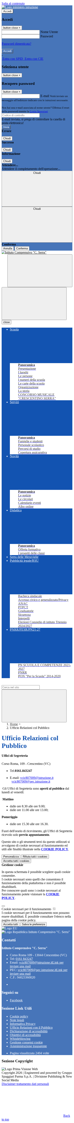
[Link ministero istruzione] (20, 7)
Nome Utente (49, 32)
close (6, 322)
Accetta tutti (16, 860)
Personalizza (11, 856)
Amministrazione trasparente (28, 1046)
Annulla (7, 248)
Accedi (7, 11)
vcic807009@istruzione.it (36, 777)
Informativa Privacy (23, 1024)
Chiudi (7, 138)
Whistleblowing (20, 1038)
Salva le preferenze (33, 924)
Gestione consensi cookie (26, 1042)
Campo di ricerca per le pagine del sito (26, 683)
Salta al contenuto (13, 3)
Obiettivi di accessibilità (25, 1035)
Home (14, 724)
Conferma (22, 248)
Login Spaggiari (39, 111)
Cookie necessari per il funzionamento (27, 909)
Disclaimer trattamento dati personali (25, 1084)
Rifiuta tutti (35, 856)
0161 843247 (24, 959)
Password (46, 36)
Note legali (17, 1020)
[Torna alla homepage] (37, 252)
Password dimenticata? (16, 43)
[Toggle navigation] (34, 303)
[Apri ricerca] (39, 270)
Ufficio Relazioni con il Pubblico (31, 1027)
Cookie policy (19, 1016)
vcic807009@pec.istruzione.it (31, 781)
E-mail (44, 96)
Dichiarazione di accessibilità (28, 1031)
